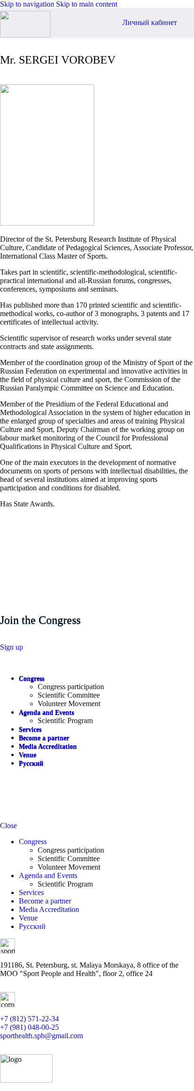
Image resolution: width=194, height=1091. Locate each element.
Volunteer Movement (69, 704)
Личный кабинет (149, 22)
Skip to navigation (28, 4)
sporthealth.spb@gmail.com (41, 1036)
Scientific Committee (69, 695)
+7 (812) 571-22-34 (29, 1019)
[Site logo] (25, 35)
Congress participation (71, 687)
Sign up (11, 647)
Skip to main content (86, 4)
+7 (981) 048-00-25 (29, 1027)
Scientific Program (65, 720)
